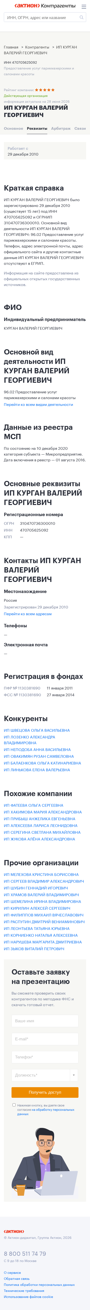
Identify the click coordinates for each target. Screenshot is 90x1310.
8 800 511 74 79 (25, 1252)
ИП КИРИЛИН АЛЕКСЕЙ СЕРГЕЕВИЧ (37, 908)
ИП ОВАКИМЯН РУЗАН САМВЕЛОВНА (39, 756)
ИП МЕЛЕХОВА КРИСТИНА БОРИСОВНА (41, 874)
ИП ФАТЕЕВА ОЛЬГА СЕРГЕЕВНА (33, 805)
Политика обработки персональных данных (39, 1284)
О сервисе (12, 1272)
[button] (74, 1075)
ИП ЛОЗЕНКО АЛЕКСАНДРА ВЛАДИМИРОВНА (29, 739)
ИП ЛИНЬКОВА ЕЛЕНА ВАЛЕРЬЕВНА (37, 769)
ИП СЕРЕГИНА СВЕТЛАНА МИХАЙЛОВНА (42, 832)
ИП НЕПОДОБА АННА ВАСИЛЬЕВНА (37, 749)
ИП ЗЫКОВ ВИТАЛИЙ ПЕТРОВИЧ (34, 948)
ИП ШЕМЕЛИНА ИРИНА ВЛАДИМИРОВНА (42, 901)
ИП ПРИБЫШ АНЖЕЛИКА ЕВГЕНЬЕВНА (39, 818)
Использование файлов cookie (28, 1296)
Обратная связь (17, 1278)
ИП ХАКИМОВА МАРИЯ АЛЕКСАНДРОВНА (43, 811)
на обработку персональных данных (45, 1111)
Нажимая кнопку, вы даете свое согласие (45, 1109)
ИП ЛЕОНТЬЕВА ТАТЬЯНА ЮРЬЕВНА (37, 928)
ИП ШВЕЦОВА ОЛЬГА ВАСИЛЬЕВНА (37, 730)
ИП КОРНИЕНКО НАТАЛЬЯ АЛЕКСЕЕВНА (41, 935)
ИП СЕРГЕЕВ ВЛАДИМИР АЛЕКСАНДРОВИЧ (44, 881)
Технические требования (24, 1290)
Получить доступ (45, 1092)
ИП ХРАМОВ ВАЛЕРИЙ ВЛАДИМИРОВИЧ (41, 894)
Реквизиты (37, 128)
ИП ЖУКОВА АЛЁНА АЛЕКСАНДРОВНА (39, 838)
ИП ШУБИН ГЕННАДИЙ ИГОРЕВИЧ (36, 887)
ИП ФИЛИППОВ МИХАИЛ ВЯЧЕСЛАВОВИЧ (44, 914)
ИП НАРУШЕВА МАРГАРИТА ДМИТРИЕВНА (43, 941)
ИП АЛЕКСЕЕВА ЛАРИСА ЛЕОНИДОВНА (41, 825)
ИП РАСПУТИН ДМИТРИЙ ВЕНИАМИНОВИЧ (44, 921)
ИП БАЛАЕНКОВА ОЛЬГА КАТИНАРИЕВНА (42, 762)
